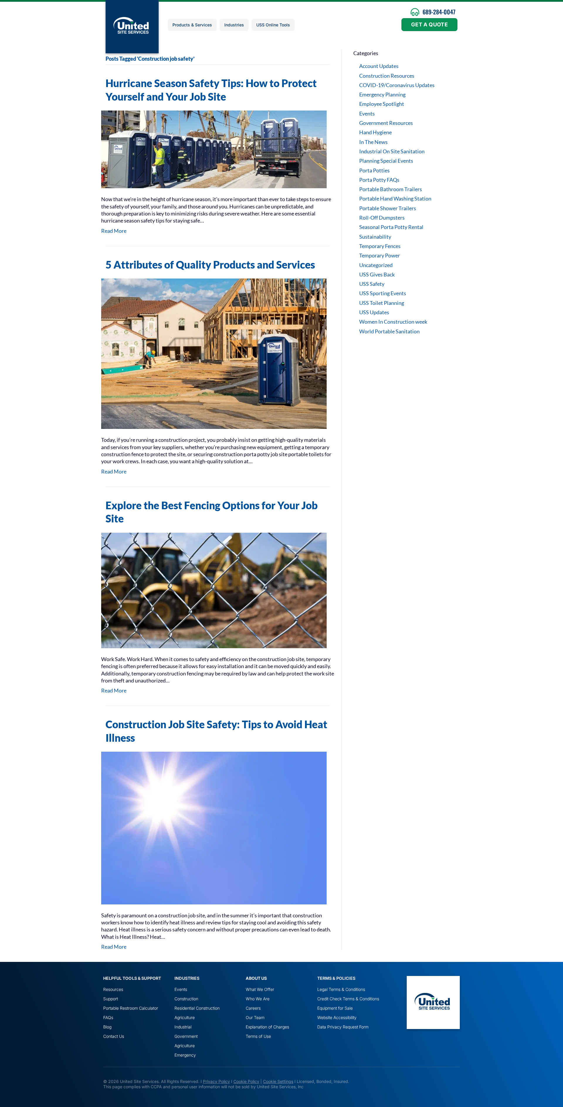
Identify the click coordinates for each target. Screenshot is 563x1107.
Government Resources (386, 123)
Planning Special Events (386, 160)
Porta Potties (374, 170)
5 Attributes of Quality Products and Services (210, 264)
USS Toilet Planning (381, 303)
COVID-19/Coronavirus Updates (397, 85)
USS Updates (374, 312)
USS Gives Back (377, 274)
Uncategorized (376, 265)
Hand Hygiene (375, 132)
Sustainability (375, 236)
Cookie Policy (246, 1081)
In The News (373, 142)
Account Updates (378, 66)
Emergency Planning (382, 94)
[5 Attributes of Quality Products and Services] (214, 353)
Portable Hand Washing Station (395, 198)
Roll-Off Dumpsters (382, 217)
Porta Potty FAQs (379, 179)
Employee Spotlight (381, 104)
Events (367, 113)
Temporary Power (379, 255)
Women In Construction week (393, 321)
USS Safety (371, 284)
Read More (113, 230)
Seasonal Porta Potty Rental (391, 227)
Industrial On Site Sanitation (392, 151)
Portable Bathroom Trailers (390, 189)
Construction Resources (386, 75)
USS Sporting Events (382, 293)
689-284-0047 (439, 11)
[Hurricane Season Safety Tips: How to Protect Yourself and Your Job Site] (214, 149)
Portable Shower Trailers (387, 208)
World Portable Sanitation (389, 331)
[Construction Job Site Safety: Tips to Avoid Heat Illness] (214, 827)
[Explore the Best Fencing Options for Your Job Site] (214, 589)
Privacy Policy (216, 1081)
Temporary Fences (380, 246)
